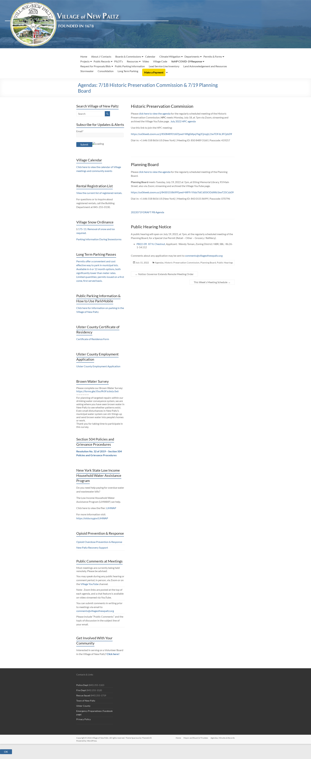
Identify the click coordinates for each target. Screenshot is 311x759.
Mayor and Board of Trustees (196, 738)
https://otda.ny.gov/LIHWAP (92, 518)
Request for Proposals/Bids (95, 66)
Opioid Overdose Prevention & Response (99, 541)
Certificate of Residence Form (92, 339)
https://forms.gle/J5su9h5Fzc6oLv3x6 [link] (97, 391)
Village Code (160, 61)
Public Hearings (225, 262)
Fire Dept (81, 690)
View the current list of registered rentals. (99, 192)
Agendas (159, 262)
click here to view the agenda (154, 113)
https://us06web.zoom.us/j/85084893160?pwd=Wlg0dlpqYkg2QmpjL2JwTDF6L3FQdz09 (181, 133)
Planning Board (208, 262)
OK (6, 751)
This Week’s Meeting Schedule (212, 282)
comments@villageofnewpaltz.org (204, 255)
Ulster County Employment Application (98, 366)
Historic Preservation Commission (182, 262)
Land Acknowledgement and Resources (205, 66)
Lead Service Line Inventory (164, 66)
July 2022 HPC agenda (183, 121)
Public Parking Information (130, 66)
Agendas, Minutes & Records (223, 738)
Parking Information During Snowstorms (98, 239)
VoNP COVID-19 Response (186, 61)
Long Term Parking (128, 71)
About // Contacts (101, 56)
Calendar (150, 56)
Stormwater (87, 71)
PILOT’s (118, 61)
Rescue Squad (83, 695)
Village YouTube (89, 583)
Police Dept (82, 685)
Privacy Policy (83, 719)
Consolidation (106, 71)
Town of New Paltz (85, 700)
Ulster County (83, 705)
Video (145, 61)
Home (83, 56)
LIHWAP (111, 508)
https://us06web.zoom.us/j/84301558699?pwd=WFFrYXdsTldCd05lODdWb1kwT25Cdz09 (182, 192)
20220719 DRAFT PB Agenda (147, 212)
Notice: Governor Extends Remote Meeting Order (164, 274)
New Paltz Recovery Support (92, 547)
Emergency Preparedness (89, 711)
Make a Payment (153, 72)
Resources (132, 61)
